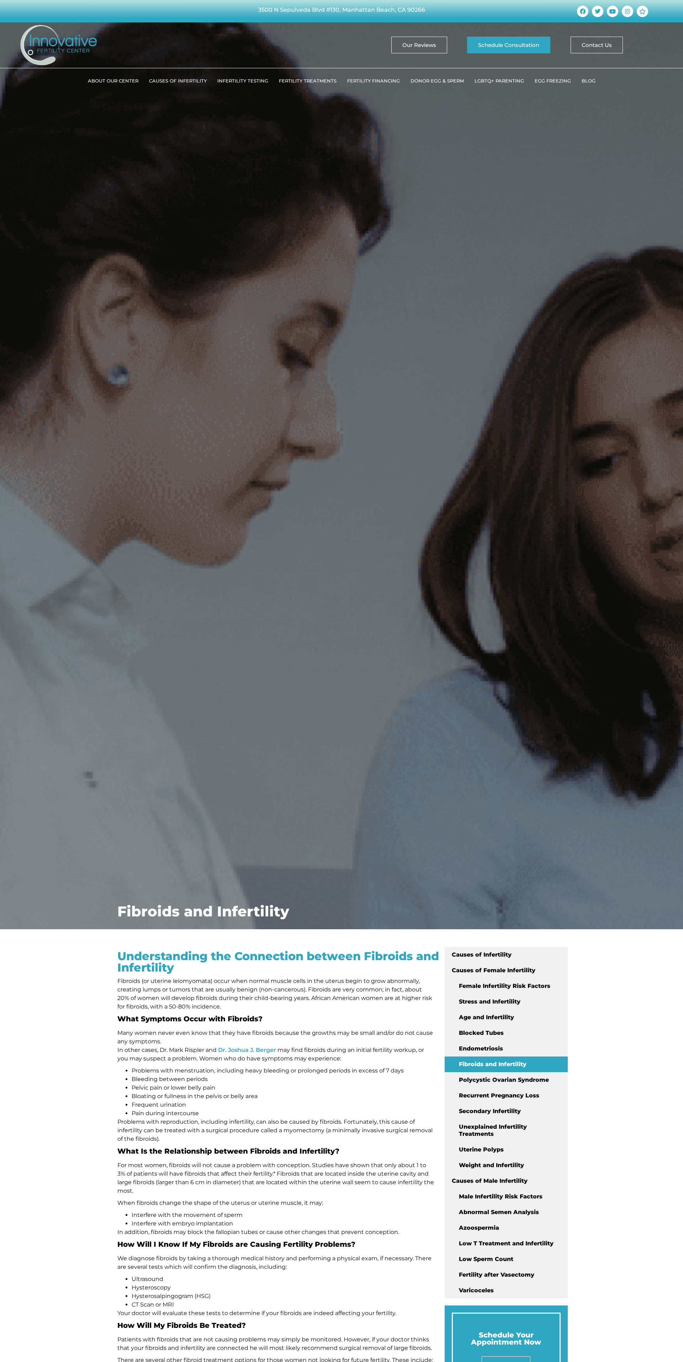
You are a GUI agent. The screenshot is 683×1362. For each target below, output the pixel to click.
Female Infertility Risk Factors (504, 986)
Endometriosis (481, 1048)
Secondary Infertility (490, 1111)
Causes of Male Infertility (490, 1180)
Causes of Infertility (178, 81)
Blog (588, 81)
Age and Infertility (486, 1017)
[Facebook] (582, 11)
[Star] (642, 11)
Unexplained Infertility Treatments (493, 1130)
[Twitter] (597, 11)
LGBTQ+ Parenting (499, 81)
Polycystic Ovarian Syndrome (504, 1079)
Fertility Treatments (308, 81)
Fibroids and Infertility (492, 1064)
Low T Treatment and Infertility (506, 1243)
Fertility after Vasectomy (496, 1274)
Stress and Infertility (489, 1001)
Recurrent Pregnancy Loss (499, 1095)
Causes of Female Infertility (493, 970)
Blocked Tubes (481, 1033)
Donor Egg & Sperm (437, 81)
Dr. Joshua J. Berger (247, 1050)
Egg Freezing (553, 81)
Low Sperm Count (486, 1259)
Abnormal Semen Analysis (499, 1212)
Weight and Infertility (491, 1165)
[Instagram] (627, 11)
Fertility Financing (373, 81)
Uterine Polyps (481, 1149)
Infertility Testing (242, 81)
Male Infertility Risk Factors (500, 1196)
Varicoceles (476, 1290)
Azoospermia (479, 1227)
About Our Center (113, 81)
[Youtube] (612, 11)
